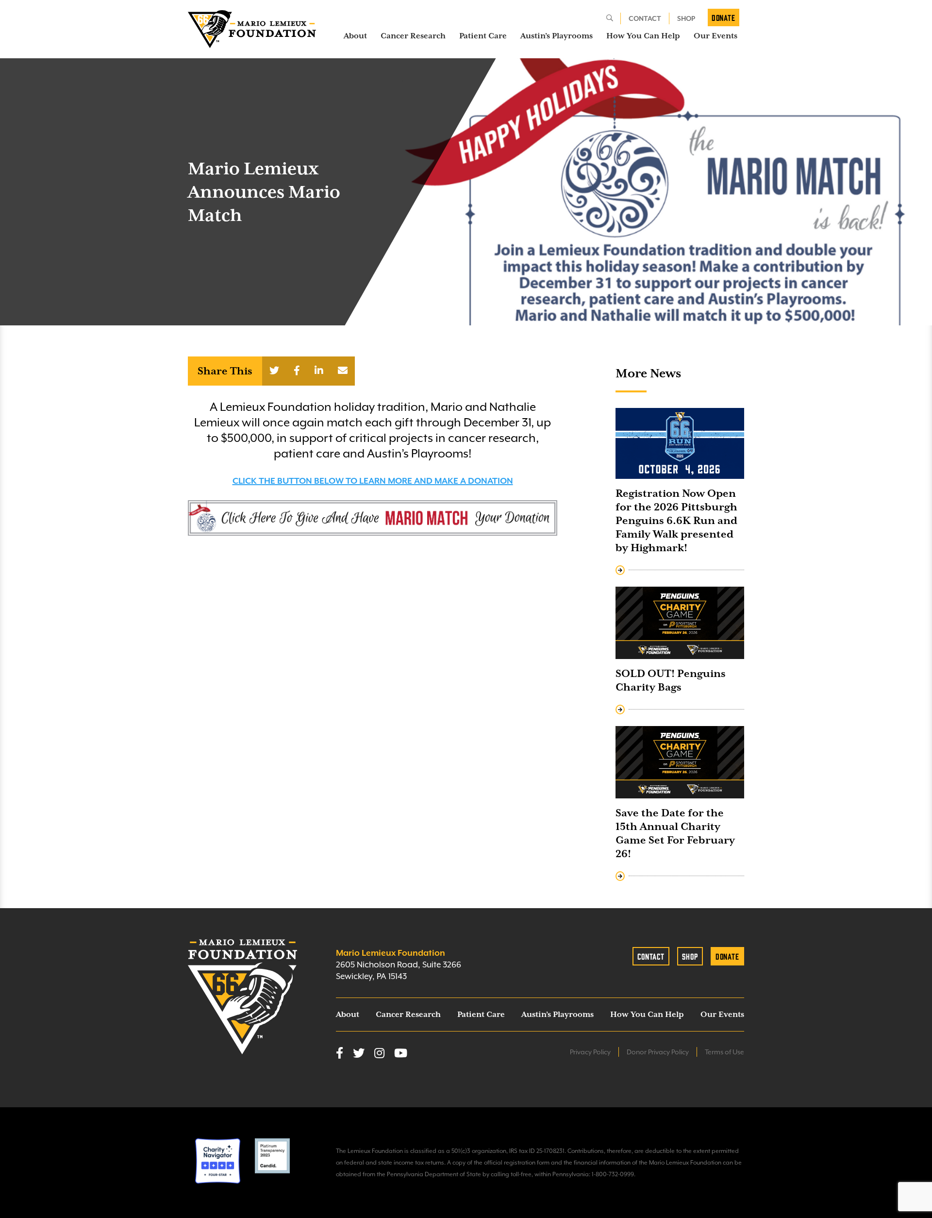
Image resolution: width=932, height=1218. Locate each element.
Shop (686, 18)
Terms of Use (724, 1052)
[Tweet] (274, 371)
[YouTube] (400, 1054)
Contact (645, 18)
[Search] (609, 18)
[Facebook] (339, 1054)
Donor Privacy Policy (658, 1052)
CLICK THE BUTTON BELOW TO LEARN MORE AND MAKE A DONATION (373, 481)
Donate (723, 17)
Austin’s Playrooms (556, 36)
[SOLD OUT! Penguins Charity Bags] (680, 623)
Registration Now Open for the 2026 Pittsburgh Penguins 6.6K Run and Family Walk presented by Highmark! (676, 521)
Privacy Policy (590, 1052)
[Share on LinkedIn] (319, 371)
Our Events (715, 36)
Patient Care (483, 36)
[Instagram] (379, 1054)
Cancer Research (413, 36)
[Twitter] (359, 1054)
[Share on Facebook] (296, 371)
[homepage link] (252, 29)
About (355, 36)
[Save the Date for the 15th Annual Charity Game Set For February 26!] (680, 762)
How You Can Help (643, 36)
